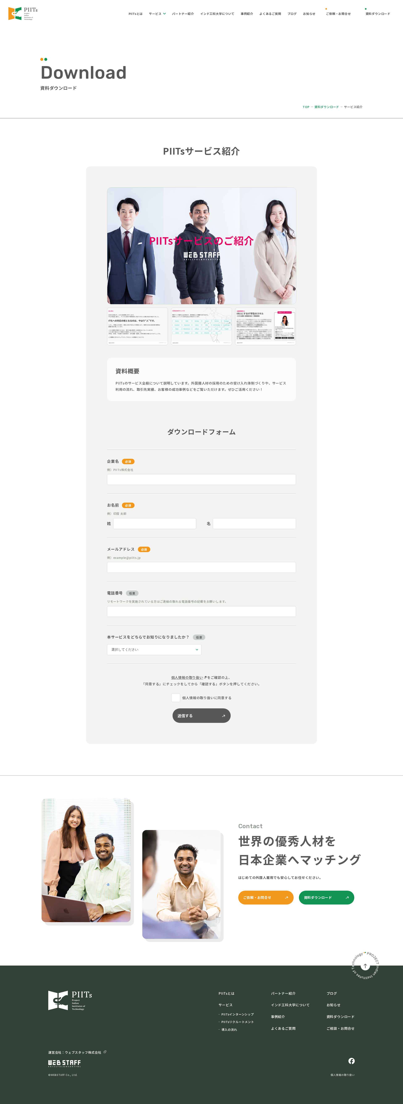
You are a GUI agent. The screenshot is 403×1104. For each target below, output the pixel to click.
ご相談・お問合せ (341, 1028)
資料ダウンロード (378, 14)
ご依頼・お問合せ (338, 14)
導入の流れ (229, 1029)
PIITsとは (136, 14)
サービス (155, 14)
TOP (306, 107)
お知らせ (309, 14)
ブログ (292, 14)
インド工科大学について (217, 14)
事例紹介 (247, 14)
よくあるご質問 (270, 14)
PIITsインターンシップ (237, 1014)
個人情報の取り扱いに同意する (207, 697)
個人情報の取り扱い (187, 677)
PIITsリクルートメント (237, 1022)
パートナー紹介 (183, 14)
